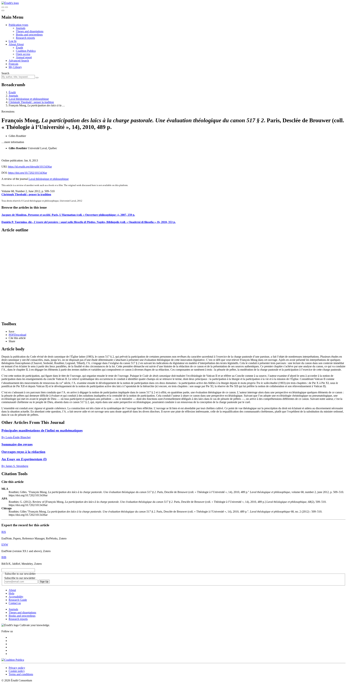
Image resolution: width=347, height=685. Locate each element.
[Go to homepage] (10, 3)
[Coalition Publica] (12, 659)
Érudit (19, 47)
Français (13, 63)
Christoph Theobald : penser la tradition (31, 102)
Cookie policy (17, 671)
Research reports (25, 37)
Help (11, 593)
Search (5, 73)
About (20, 44)
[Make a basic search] (2, 7)
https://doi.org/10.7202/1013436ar (27, 172)
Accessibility (16, 596)
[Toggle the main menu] (2, 10)
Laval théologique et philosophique (29, 98)
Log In (12, 41)
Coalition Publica (26, 50)
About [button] (12, 44)
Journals (20, 28)
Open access (23, 54)
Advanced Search (19, 60)
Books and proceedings (29, 34)
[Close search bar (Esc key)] (6, 7)
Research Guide (18, 599)
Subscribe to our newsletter (19, 578)
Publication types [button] (18, 24)
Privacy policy (17, 667)
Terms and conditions (21, 674)
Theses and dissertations (29, 31)
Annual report (24, 57)
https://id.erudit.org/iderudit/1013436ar (30, 166)
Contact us (15, 603)
